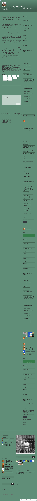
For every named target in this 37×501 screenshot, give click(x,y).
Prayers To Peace (26, 195)
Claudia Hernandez (26, 35)
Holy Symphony (26, 72)
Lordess (24, 42)
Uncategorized (26, 101)
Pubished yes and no (27, 93)
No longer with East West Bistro (28, 128)
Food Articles (26, 63)
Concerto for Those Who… (30, 354)
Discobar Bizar (25, 43)
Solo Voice (25, 98)
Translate (8, 478)
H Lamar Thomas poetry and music (28, 404)
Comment (18, 103)
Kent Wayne (25, 23)
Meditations (25, 77)
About (24, 158)
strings (29, 98)
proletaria (24, 18)
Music (24, 86)
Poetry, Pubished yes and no (28, 88)
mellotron (30, 77)
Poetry (28, 86)
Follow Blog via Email (27, 213)
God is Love (25, 67)
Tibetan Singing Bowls (27, 99)
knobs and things (6, 87)
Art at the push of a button (27, 28)
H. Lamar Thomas (13, 16)
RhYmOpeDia (25, 37)
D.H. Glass (24, 48)
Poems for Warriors (26, 20)
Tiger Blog (24, 30)
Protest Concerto (26, 91)
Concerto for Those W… (29, 353)
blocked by (30, 236)
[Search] (12, 484)
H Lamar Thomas (26, 54)
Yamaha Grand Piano (27, 103)
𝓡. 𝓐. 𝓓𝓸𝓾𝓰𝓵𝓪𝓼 (25, 33)
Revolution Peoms (26, 200)
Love (31, 74)
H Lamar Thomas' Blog (13, 7)
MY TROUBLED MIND (26, 47)
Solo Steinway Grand (27, 96)
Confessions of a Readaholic (27, 25)
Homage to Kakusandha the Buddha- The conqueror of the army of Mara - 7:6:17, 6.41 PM (29, 133)
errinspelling (25, 40)
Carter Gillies (28, 351)
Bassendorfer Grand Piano (28, 167)
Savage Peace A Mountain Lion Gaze (28, 153)
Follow (25, 221)
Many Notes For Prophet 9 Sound (29, 181)
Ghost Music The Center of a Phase (28, 66)
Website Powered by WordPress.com (7, 494)
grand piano (25, 69)
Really (32, 93)
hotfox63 (24, 38)
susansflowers (25, 32)
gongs (29, 67)
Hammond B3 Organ (27, 71)
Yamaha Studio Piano (27, 104)
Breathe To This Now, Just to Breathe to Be (22, 470)
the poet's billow (25, 45)
